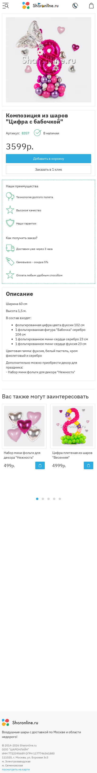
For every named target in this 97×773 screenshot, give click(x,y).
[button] (37, 499)
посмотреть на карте (16, 769)
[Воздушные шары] (40, 5)
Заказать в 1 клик (48, 169)
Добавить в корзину (48, 158)
